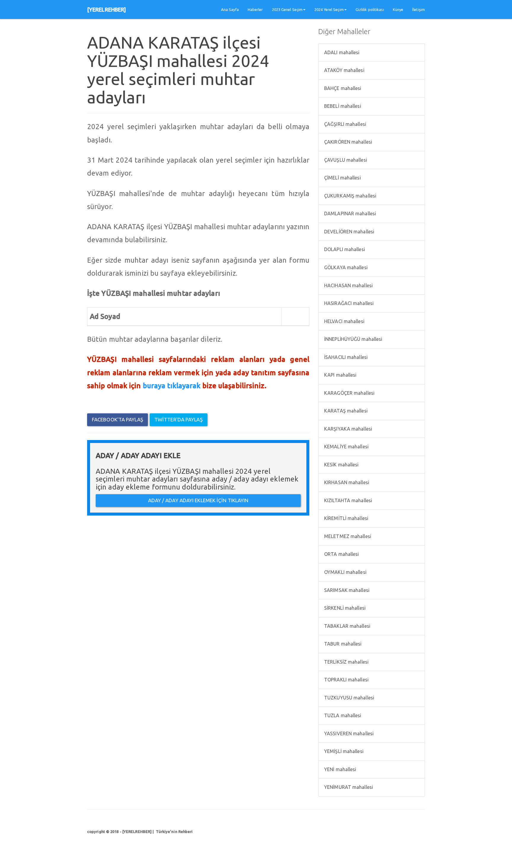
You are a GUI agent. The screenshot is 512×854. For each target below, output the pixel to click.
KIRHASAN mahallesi (346, 482)
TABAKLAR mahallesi (346, 626)
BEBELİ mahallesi (342, 106)
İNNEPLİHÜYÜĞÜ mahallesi (352, 339)
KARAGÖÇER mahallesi (349, 393)
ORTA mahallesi (341, 554)
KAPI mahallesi (340, 375)
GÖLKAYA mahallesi (345, 267)
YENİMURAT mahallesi (348, 787)
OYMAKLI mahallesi (345, 572)
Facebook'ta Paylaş (117, 419)
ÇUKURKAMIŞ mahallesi (349, 195)
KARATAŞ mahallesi (345, 410)
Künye (398, 9)
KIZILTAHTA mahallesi (347, 500)
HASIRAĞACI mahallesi (348, 303)
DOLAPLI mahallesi (344, 249)
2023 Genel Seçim (287, 9)
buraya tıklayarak (172, 386)
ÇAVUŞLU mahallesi (345, 160)
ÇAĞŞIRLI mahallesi (344, 124)
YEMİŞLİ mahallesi (343, 751)
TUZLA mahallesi (342, 715)
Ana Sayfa (230, 9)
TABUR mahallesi (342, 643)
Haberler (255, 9)
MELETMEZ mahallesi (347, 536)
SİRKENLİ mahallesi (344, 608)
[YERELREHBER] (106, 9)
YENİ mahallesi (339, 769)
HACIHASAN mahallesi (348, 285)
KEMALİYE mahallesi (346, 446)
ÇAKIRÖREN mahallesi (347, 142)
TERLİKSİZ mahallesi (346, 661)
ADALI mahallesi (341, 52)
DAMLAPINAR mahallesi (349, 213)
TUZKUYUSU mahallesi (348, 697)
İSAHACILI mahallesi (345, 357)
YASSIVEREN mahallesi (348, 733)
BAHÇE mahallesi (342, 88)
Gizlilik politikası (370, 9)
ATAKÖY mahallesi (343, 70)
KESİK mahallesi (341, 464)
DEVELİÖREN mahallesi (348, 231)
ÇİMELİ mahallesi (342, 177)
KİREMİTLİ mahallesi (345, 518)
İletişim (418, 9)
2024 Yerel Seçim (329, 9)
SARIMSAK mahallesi (346, 590)
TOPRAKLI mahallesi (346, 679)
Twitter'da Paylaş (178, 419)
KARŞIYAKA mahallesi (347, 428)
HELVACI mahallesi (343, 321)
